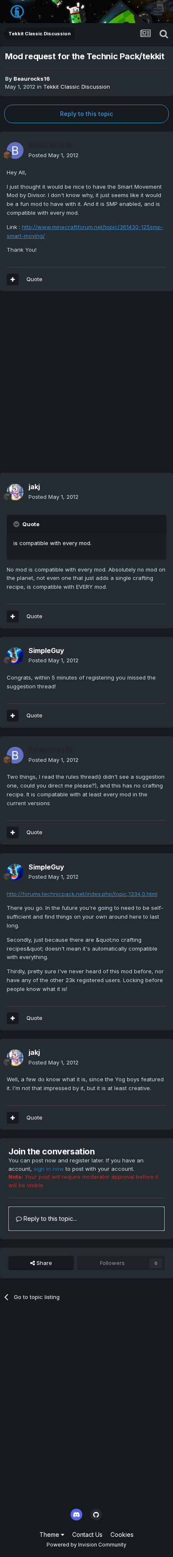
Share (43, 1262)
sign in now (49, 1168)
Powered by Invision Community (86, 1544)
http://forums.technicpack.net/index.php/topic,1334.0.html (82, 893)
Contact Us (87, 1534)
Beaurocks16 (31, 78)
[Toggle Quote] (17, 524)
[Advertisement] (86, 386)
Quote (34, 279)
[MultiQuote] (12, 279)
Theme (50, 1534)
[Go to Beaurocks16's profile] (15, 150)
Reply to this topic (86, 113)
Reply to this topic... (49, 1218)
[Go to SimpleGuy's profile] (15, 655)
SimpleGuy (46, 650)
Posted (54, 155)
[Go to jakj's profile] (15, 492)
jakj (34, 486)
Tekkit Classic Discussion (76, 86)
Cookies (122, 1534)
